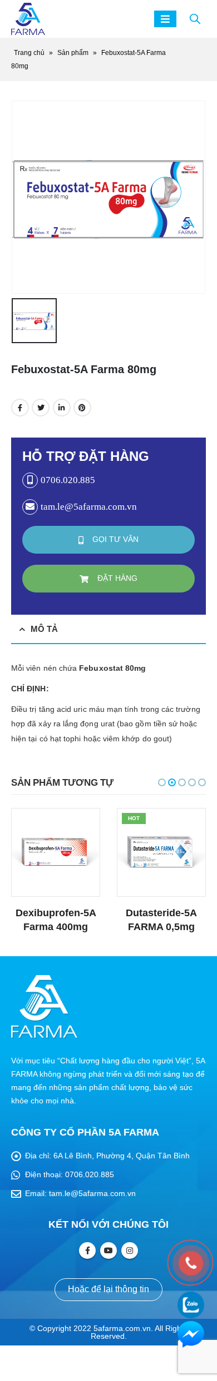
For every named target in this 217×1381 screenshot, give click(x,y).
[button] (162, 782)
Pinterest (82, 407)
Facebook (20, 407)
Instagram (129, 1250)
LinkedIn (62, 407)
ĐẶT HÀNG (116, 578)
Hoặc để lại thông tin (108, 1289)
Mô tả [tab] (44, 629)
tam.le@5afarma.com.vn (92, 1193)
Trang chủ (29, 53)
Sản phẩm (72, 53)
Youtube (108, 1250)
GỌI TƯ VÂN (114, 539)
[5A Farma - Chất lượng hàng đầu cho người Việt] (28, 19)
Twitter (41, 407)
